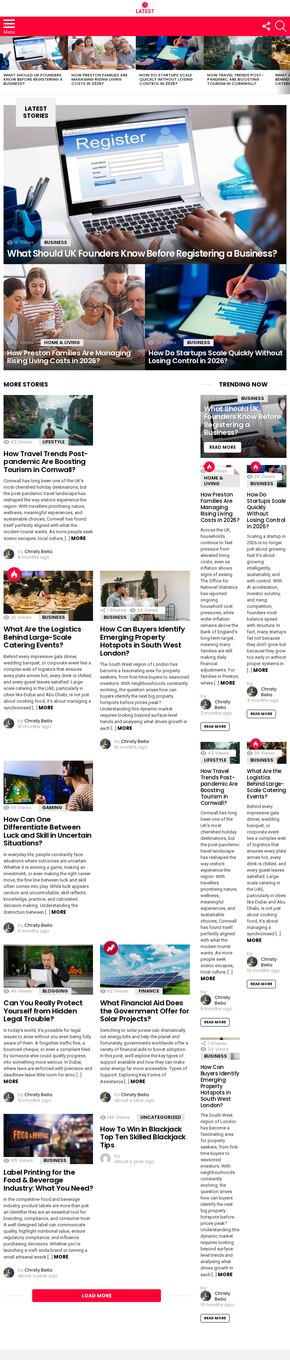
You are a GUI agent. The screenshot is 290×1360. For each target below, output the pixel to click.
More (78, 538)
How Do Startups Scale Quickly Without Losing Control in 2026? (166, 79)
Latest (145, 11)
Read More (215, 726)
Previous (3, 65)
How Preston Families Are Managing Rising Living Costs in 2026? (99, 79)
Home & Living (62, 342)
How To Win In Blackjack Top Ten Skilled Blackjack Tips (143, 1137)
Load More (97, 1295)
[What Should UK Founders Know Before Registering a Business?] (34, 53)
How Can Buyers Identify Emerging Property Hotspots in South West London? (142, 641)
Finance (149, 991)
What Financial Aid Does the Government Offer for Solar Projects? (144, 1011)
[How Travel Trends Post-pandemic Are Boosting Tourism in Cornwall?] (238, 53)
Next (286, 65)
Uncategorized (160, 1117)
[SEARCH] (280, 26)
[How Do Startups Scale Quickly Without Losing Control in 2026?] (170, 53)
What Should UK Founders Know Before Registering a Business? (33, 79)
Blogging (55, 991)
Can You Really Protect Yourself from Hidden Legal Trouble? (43, 1011)
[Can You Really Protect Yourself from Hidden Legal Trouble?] (48, 970)
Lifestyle (53, 441)
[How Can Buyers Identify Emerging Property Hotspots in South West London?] (145, 596)
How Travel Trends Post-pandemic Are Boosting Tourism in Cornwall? (235, 79)
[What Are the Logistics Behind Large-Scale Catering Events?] (48, 596)
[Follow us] (266, 26)
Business (55, 242)
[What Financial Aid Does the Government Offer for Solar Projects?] (145, 970)
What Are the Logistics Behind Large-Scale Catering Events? (42, 637)
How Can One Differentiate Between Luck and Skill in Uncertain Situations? (48, 831)
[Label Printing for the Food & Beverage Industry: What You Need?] (48, 1139)
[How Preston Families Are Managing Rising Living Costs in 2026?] (102, 53)
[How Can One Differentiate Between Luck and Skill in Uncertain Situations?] (48, 786)
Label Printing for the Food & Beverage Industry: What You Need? (48, 1180)
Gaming (52, 807)
